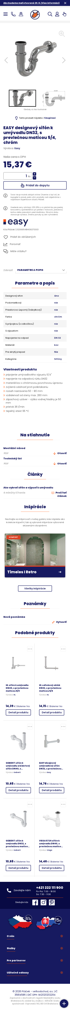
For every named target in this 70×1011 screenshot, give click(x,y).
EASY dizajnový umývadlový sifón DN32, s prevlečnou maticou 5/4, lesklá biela (50, 765)
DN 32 (57, 337)
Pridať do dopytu (37, 185)
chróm (58, 316)
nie (56, 302)
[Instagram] (44, 902)
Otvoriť (62, 453)
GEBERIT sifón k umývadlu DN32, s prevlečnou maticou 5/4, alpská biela (17, 843)
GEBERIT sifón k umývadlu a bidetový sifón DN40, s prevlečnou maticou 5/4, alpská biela (18, 765)
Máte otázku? (18, 251)
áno (56, 295)
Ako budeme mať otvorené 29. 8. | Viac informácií (31, 3)
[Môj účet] (57, 14)
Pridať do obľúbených (23, 237)
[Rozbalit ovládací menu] (64, 1003)
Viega (49, 850)
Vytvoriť (61, 622)
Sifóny (58, 359)
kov (56, 345)
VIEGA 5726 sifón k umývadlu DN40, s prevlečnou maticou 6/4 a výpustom (51, 843)
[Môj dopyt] (64, 14)
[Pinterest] (52, 902)
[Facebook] (36, 902)
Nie (56, 352)
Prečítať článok (61, 494)
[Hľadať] (50, 14)
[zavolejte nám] (14, 14)
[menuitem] (22, 98)
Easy (17, 148)
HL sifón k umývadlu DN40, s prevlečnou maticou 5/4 (17, 688)
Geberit (17, 772)
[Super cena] (30, 649)
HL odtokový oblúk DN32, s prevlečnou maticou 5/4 (50, 688)
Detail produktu (18, 712)
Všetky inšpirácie (35, 588)
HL (15, 695)
